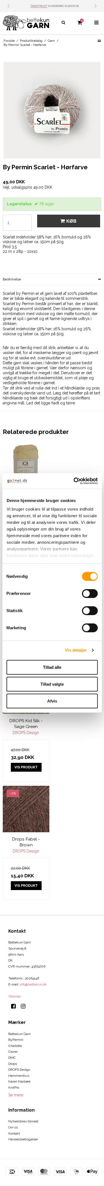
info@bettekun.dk (33, 984)
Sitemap (14, 996)
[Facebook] (15, 1006)
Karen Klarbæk (19, 1081)
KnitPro (13, 1087)
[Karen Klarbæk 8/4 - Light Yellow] (26, 467)
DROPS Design (19, 1069)
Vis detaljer (76, 650)
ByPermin (15, 1040)
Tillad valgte (52, 684)
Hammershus (18, 1076)
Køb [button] (71, 221)
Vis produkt (26, 767)
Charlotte (15, 1046)
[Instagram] (25, 1006)
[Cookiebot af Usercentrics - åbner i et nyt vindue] (74, 481)
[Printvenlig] (99, 41)
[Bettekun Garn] (26, 23)
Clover (13, 1052)
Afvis (52, 701)
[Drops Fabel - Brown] (26, 809)
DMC (12, 1058)
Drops (12, 1064)
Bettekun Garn (19, 1034)
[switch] (90, 593)
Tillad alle (52, 667)
